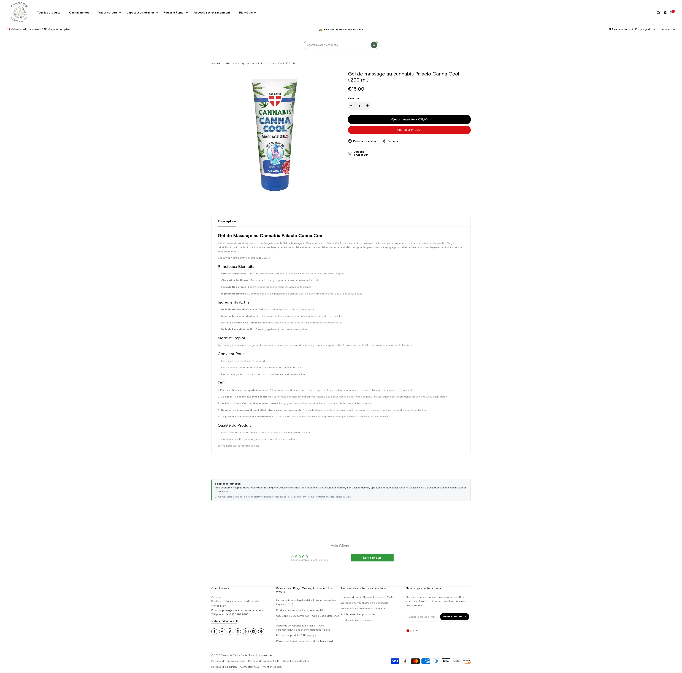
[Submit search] (374, 45)
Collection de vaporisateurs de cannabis (364, 602)
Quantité (353, 98)
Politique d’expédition (224, 666)
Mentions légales (273, 666)
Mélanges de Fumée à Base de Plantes (363, 608)
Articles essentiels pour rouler (358, 614)
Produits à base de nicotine (357, 620)
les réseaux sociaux (248, 445)
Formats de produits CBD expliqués (297, 635)
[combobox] (338, 45)
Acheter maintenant (409, 129)
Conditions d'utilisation (296, 661)
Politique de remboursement (228, 661)
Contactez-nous (249, 666)
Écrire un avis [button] (372, 558)
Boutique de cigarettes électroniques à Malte (367, 597)
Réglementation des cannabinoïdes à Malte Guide (305, 641)
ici (269, 257)
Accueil (215, 63)
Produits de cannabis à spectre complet (299, 610)
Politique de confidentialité (263, 661)
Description (227, 221)
